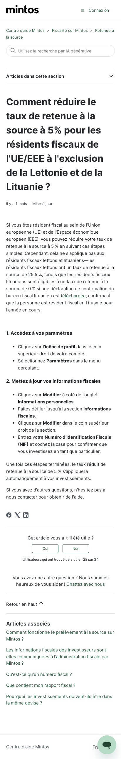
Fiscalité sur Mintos (70, 30)
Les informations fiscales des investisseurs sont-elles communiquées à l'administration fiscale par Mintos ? (57, 656)
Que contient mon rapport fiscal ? (40, 685)
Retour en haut (22, 604)
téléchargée (73, 295)
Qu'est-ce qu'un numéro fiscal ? (39, 674)
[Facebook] (8, 515)
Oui (45, 548)
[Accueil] (22, 10)
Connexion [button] (99, 10)
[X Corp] (17, 515)
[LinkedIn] (25, 515)
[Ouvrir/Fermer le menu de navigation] (83, 10)
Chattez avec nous (85, 584)
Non (76, 548)
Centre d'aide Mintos (25, 30)
